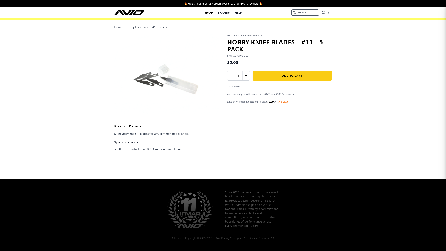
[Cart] (330, 12)
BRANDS (224, 12)
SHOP (208, 12)
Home (117, 27)
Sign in (231, 101)
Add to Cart (292, 76)
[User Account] (323, 13)
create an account (248, 101)
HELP (238, 12)
